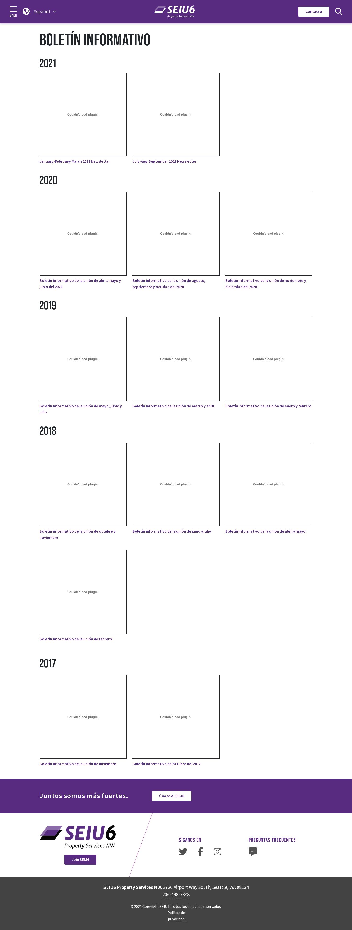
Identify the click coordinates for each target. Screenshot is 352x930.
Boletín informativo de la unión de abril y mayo (265, 531)
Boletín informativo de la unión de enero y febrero (268, 406)
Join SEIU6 (80, 859)
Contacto (314, 11)
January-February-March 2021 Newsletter (75, 161)
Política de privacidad (176, 916)
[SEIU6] (174, 11)
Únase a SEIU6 (171, 796)
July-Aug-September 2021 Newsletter (164, 161)
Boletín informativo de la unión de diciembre (78, 764)
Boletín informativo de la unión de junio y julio (171, 531)
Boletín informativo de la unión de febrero (76, 639)
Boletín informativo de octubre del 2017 (166, 764)
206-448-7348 (176, 894)
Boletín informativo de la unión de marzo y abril (173, 406)
